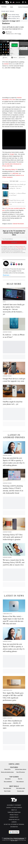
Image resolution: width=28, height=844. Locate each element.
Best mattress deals (20, 788)
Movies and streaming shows (7, 772)
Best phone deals (7, 788)
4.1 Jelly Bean (14, 173)
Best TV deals (7, 791)
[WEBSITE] (19, 264)
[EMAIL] (22, 264)
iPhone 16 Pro (7, 769)
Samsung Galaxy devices (20, 769)
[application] (14, 137)
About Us (14, 810)
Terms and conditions (14, 812)
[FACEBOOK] (11, 264)
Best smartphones (8, 781)
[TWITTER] (14, 264)
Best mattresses (20, 781)
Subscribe (18, 2)
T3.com (9, 32)
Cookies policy (14, 817)
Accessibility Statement (14, 805)
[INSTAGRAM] (17, 264)
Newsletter (23, 57)
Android (6, 64)
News (19, 33)
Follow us (15, 57)
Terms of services (19, 246)
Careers (14, 822)
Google (12, 154)
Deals (11, 7)
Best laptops (8, 778)
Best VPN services (21, 772)
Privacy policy (14, 814)
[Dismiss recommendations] (26, 11)
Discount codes (20, 791)
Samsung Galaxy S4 (11, 169)
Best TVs (20, 778)
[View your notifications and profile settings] (10, 2)
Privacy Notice (20, 248)
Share (6, 57)
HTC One (12, 99)
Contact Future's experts (14, 807)
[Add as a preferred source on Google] (14, 832)
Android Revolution (18, 223)
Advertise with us (14, 819)
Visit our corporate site (19, 838)
